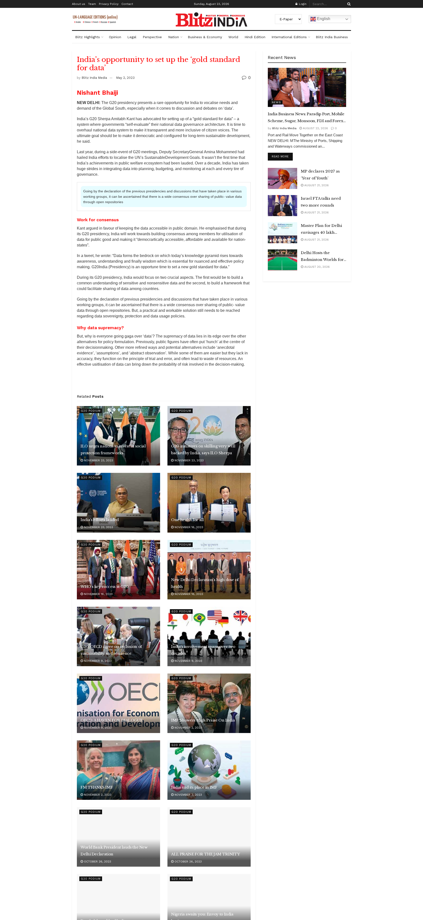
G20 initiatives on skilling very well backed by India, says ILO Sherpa (203, 449)
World (233, 37)
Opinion (115, 37)
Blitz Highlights (87, 37)
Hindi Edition (255, 37)
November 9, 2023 (97, 661)
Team (92, 4)
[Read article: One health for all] (209, 502)
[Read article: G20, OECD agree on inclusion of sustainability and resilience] (118, 636)
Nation (173, 37)
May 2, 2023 (125, 78)
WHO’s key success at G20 (105, 586)
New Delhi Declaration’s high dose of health (205, 583)
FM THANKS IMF (97, 787)
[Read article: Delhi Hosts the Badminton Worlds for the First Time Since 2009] (282, 259)
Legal (131, 37)
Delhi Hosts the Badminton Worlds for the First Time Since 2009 (322, 256)
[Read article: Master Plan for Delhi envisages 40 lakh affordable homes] (282, 232)
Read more (282, 156)
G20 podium (91, 410)
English (323, 19)
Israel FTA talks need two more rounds (321, 202)
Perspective (152, 37)
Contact (127, 4)
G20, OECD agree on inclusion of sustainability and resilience (111, 650)
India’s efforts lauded (100, 519)
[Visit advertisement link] (164, 382)
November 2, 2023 (188, 727)
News (276, 102)
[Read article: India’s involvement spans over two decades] (209, 636)
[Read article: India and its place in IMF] (209, 770)
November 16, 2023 (188, 527)
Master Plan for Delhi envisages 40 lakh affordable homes (321, 229)
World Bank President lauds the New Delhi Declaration (114, 850)
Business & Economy (205, 37)
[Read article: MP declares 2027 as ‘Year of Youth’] (282, 178)
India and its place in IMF (194, 787)
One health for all (187, 519)
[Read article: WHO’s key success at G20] (118, 569)
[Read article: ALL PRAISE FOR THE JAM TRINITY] (209, 837)
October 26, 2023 (97, 861)
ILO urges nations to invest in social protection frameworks (113, 449)
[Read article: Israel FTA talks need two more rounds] (282, 205)
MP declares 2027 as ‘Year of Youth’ (320, 174)
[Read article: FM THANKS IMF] (118, 770)
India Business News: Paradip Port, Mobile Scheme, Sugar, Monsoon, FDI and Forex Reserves (306, 118)
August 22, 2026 (315, 128)
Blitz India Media (94, 78)
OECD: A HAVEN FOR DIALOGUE (112, 720)
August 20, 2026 (316, 266)
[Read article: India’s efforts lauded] (118, 502)
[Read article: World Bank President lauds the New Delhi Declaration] (118, 837)
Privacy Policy (108, 4)
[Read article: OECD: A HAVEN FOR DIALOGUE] (118, 703)
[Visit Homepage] (211, 20)
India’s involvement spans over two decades (203, 650)
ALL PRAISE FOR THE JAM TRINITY (205, 854)
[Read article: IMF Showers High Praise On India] (209, 703)
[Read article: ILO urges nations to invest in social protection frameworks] (118, 436)
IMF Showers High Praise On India (203, 720)
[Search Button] (348, 4)
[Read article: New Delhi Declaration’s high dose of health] (209, 569)
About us (78, 4)
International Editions (289, 37)
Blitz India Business (332, 37)
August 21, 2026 (316, 185)
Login (302, 4)
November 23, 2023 (98, 460)
